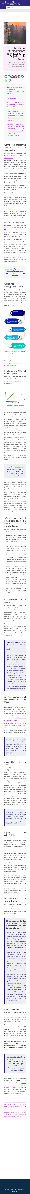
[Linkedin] (19, 76)
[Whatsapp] (5, 80)
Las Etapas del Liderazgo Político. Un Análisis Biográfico (15, 1166)
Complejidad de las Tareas (15, 115)
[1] (9, 162)
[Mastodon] (9, 80)
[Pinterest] (15, 76)
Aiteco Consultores (14, 62)
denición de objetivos (10, 365)
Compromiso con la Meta (14, 109)
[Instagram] (22, 76)
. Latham (16, 211)
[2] (5, 230)
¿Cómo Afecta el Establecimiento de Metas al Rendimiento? (15, 105)
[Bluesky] (5, 76)
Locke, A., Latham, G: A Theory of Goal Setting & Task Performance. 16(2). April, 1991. (15, 1114)
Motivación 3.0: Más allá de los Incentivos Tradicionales (15, 1140)
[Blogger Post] (12, 76)
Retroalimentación (13, 135)
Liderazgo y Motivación (18, 64)
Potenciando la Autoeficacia (15, 124)
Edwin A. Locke (8, 158)
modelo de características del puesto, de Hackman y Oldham (15, 1085)
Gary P (12, 211)
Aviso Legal (15, 1191)
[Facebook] (9, 76)
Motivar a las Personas (18, 66)
